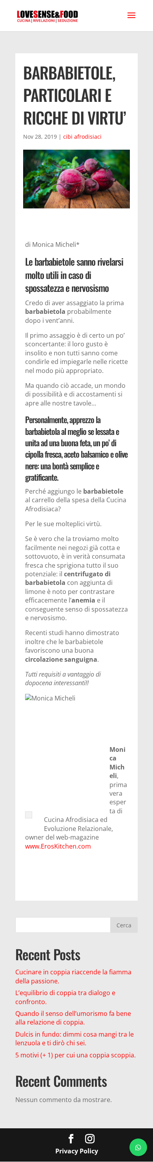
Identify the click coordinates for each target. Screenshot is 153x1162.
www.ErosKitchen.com (58, 846)
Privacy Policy (76, 1151)
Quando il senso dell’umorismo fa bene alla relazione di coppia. (73, 1017)
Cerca (124, 925)
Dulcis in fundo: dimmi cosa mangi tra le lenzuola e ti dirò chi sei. (74, 1038)
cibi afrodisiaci (82, 136)
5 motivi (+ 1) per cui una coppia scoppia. (75, 1055)
